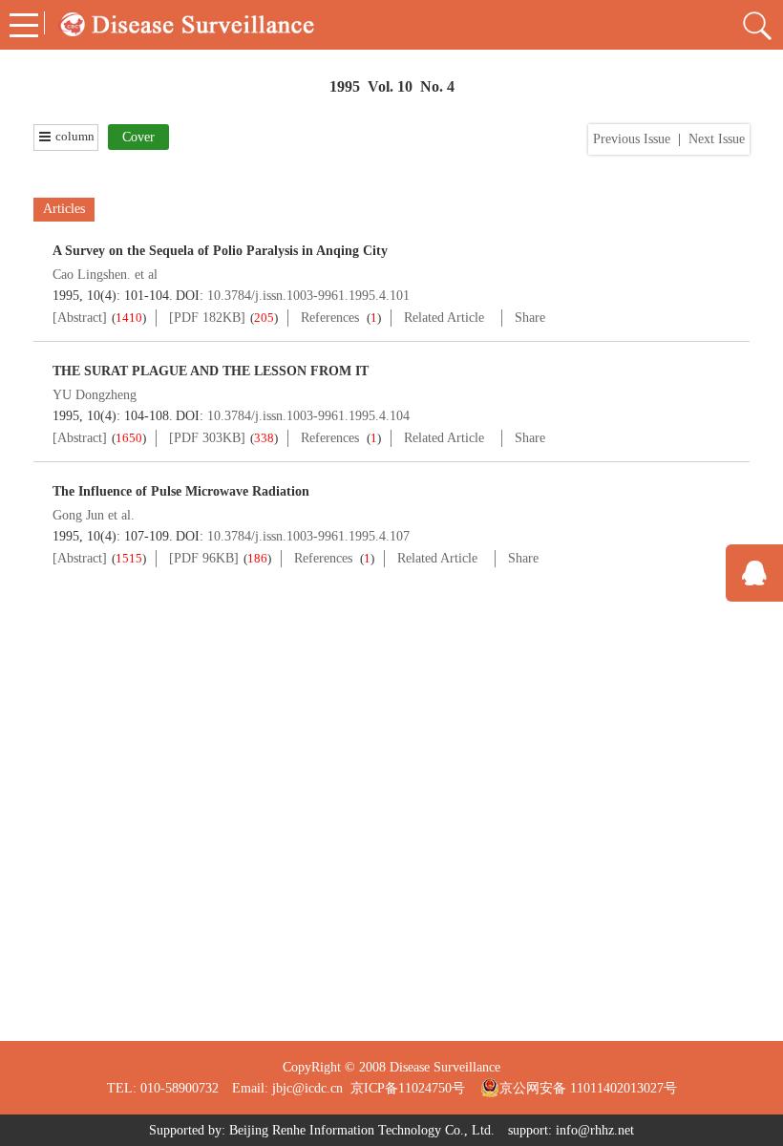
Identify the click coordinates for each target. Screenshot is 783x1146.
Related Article (444, 317)
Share (530, 317)
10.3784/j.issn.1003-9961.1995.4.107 (308, 536)
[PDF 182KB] (207, 317)
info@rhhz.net (595, 1130)
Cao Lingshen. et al (105, 274)
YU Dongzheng (95, 395)
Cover (138, 137)
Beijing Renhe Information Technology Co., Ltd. (362, 1130)
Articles (64, 209)
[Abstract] (80, 317)
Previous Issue (631, 139)
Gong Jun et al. (94, 515)
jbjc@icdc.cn (307, 1088)
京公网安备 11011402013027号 (588, 1088)
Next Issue (716, 139)
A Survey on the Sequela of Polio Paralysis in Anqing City (220, 251)
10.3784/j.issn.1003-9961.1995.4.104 (308, 416)
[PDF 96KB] (204, 558)
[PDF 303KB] (207, 438)
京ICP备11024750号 (415, 1088)
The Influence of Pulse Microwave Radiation (181, 491)
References (330, 317)
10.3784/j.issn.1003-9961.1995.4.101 (308, 295)
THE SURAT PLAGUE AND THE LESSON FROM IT (211, 371)
